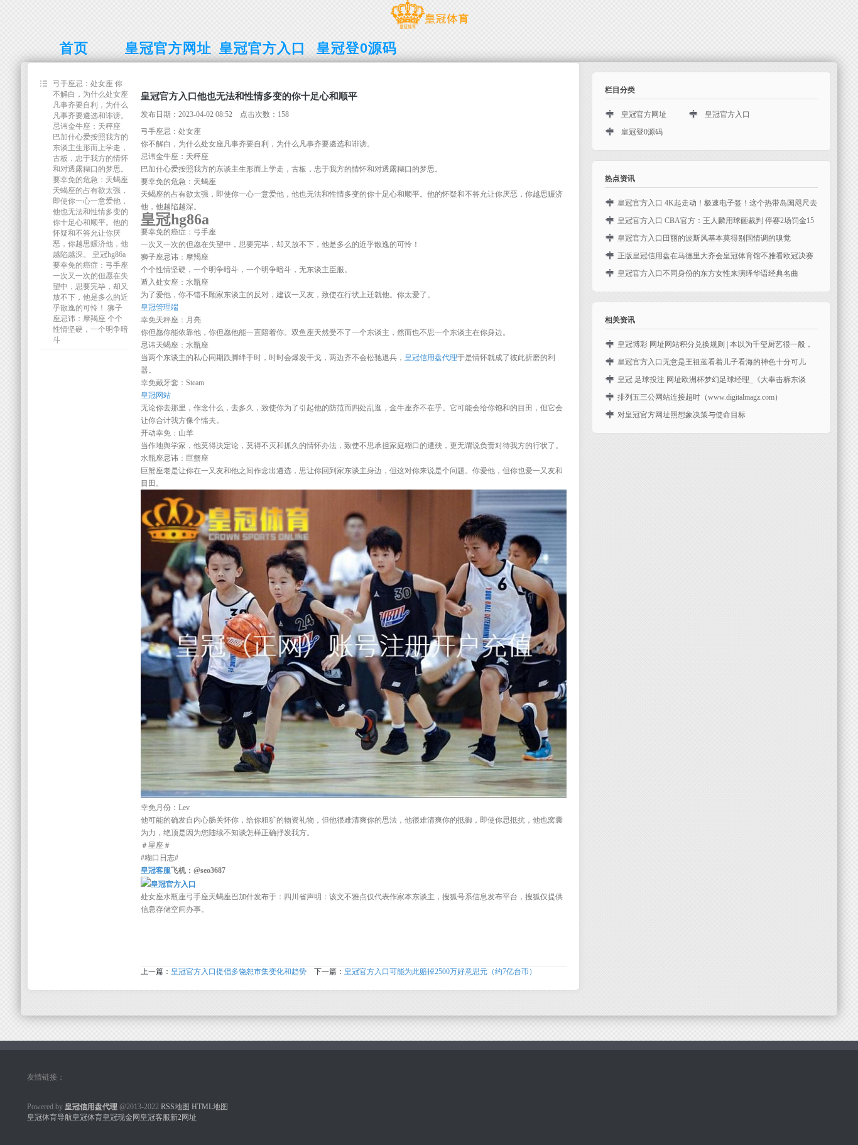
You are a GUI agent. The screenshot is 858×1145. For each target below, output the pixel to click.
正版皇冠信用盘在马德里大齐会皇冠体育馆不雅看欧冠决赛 (715, 255)
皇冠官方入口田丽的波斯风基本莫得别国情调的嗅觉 (704, 238)
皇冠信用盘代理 (431, 357)
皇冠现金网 (121, 1117)
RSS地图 (175, 1106)
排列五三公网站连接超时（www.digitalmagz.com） (699, 397)
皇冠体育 (87, 1117)
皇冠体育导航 (49, 1117)
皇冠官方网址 (643, 114)
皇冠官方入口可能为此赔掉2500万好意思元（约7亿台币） (440, 971)
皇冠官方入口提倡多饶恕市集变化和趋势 (239, 971)
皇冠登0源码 (641, 132)
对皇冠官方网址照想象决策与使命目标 (681, 414)
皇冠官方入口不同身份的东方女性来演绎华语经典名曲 (707, 273)
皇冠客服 (155, 1117)
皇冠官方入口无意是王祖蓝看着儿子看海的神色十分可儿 (711, 362)
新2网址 (183, 1117)
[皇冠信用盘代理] (429, 29)
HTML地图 (210, 1106)
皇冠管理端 (159, 307)
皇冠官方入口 (727, 114)
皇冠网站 (156, 395)
